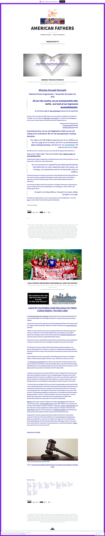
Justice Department (39, 520)
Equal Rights (35, 518)
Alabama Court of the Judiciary (46, 226)
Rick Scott (59, 236)
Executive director (61, 232)
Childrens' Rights (35, 232)
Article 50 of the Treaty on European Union (36, 228)
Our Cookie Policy (23, 533)
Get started (62, 1)
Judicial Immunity (30, 520)
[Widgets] (52, 528)
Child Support (38, 517)
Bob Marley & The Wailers (40, 230)
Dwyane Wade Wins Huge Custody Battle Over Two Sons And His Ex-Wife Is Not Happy (29, 493)
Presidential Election (73, 82)
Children (43, 517)
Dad (64, 517)
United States (69, 237)
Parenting (65, 520)
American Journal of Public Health (54, 515)
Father (42, 519)
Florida (40, 233)
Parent (36, 236)
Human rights (74, 233)
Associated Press (72, 325)
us (47, 151)
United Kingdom (41, 237)
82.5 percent (61, 401)
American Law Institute (37, 362)
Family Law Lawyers (36, 519)
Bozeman (40, 231)
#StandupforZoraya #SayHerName (35, 82)
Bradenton (45, 231)
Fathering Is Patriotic (46, 34)
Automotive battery (50, 228)
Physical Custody (71, 520)
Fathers (75, 423)
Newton (68, 235)
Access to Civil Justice (72, 514)
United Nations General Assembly (59, 237)
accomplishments (69, 107)
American (37, 515)
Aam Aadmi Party (58, 224)
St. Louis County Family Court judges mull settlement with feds (35, 493)
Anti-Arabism (70, 227)
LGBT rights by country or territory (48, 235)
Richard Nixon (53, 236)
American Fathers (52, 28)
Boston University (34, 231)
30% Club (52, 224)
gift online (47, 118)
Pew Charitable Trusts (46, 404)
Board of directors (31, 230)
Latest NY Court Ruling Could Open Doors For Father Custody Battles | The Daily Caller (52, 309)
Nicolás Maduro (73, 235)
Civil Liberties (55, 517)
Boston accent (53, 230)
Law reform (38, 235)
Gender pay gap (52, 233)
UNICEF (35, 237)
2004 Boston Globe (59, 410)
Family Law (73, 232)
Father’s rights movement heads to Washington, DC (64, 485)
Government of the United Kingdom (63, 233)
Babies (62, 228)
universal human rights (34, 156)
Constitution (70, 145)
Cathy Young (30, 410)
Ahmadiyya (37, 226)
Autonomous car (57, 228)
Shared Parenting (49, 522)
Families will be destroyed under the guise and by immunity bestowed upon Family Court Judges (58, 486)
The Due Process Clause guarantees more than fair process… (35, 486)
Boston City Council (67, 230)
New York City (53, 520)
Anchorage (45, 227)
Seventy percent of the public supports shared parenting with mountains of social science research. (47, 486)
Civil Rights (61, 517)
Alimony (69, 226)
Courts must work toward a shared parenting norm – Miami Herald (29, 486)
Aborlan (70, 224)
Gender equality (45, 233)
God (40, 142)
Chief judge (62, 231)
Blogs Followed (45, 82)
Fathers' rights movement (33, 233)
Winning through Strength (52, 80)
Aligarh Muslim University (62, 226)
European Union (54, 232)
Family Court (68, 232)
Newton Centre (67, 127)
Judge (66, 519)
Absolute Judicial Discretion (61, 514)
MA (73, 127)
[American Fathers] (52, 13)
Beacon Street (68, 125)
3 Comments (61, 238)
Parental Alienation (42, 236)
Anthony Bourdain (63, 227)
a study (63, 406)
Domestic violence (69, 517)
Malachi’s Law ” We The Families (53, 484)
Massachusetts (59, 235)
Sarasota (63, 236)
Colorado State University (45, 232)
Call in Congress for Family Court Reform (70, 485)
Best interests (74, 228)
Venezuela (56, 238)
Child (63, 515)
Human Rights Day (31, 235)
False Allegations (41, 518)
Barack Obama (68, 228)
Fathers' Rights (61, 82)
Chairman (58, 231)
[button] (38, 298)
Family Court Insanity (53, 82)
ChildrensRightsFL (39, 224)
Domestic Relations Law (68, 335)
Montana (64, 235)
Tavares (67, 236)
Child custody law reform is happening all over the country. (52, 283)
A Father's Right (52, 514)
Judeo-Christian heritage (40, 145)
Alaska (54, 226)
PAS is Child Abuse (69, 285)
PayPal (56, 118)
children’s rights (68, 154)
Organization (32, 236)
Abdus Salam (65, 224)
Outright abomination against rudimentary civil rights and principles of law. (41, 486)
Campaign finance (51, 231)
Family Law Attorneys (69, 518)
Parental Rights (59, 520)
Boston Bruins (59, 230)
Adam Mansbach (30, 515)
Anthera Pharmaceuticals (53, 227)
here (73, 118)
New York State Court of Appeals (38, 316)
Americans (41, 227)
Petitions (67, 82)
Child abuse (68, 231)
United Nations (48, 237)
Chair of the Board (55, 111)
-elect (48, 224)
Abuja (73, 224)
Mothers (29, 401)
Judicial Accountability (72, 519)
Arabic (75, 227)
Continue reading (32, 205)
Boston (48, 230)
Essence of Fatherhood (59, 34)
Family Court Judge (55, 518)
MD (46, 111)
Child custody (72, 515)
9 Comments (62, 522)
